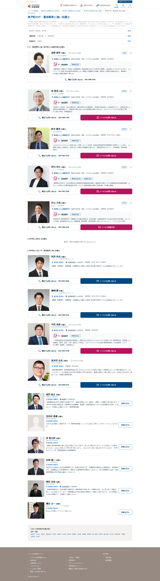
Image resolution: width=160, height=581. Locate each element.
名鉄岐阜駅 (71, 262)
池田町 (33, 536)
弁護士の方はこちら (125, 1)
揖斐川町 (117, 534)
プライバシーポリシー (76, 563)
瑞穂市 (56, 399)
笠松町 (79, 534)
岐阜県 (56, 262)
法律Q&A (33, 560)
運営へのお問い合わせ (37, 571)
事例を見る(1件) (76, 178)
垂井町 (89, 534)
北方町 (38, 536)
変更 (129, 31)
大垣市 (38, 534)
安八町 (112, 534)
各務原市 (48, 534)
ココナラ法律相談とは (37, 557)
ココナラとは (34, 566)
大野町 (123, 534)
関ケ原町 (95, 534)
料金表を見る (75, 64)
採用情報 (108, 560)
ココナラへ (33, 2)
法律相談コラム (35, 563)
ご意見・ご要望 (74, 557)
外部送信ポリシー (75, 566)
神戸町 (56, 59)
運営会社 (108, 557)
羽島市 (43, 534)
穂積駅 (64, 399)
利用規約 (72, 560)
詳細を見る (125, 403)
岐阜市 (61, 262)
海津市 (69, 534)
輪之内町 (106, 534)
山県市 (54, 534)
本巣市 (64, 534)
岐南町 (74, 534)
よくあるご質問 (35, 569)
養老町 (84, 534)
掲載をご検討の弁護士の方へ (78, 569)
